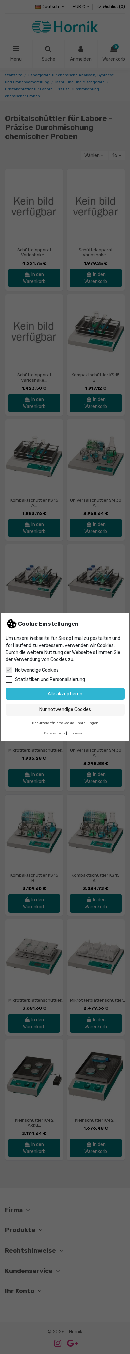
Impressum (77, 733)
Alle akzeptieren (65, 694)
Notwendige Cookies (37, 670)
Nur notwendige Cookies (65, 709)
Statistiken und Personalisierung (50, 679)
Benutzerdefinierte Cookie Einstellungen (65, 723)
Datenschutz (54, 733)
